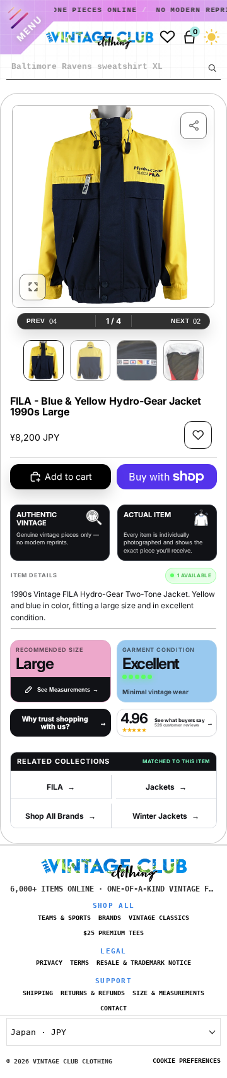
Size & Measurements (168, 992)
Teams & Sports (64, 917)
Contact (113, 1008)
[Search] (212, 67)
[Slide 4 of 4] (183, 360)
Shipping (38, 992)
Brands (109, 917)
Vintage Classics (159, 917)
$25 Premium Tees (113, 932)
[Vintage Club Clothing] (97, 37)
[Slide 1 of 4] (43, 360)
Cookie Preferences (187, 1060)
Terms (79, 962)
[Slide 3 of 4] (137, 360)
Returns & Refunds (93, 992)
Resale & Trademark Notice (143, 962)
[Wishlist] (167, 37)
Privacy (49, 962)
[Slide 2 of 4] (90, 360)
